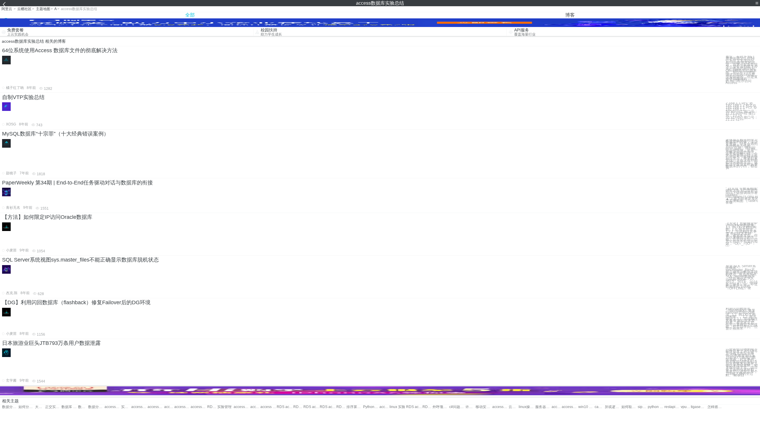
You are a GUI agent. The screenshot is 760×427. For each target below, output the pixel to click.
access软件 (500, 407)
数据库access (83, 407)
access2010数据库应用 (199, 407)
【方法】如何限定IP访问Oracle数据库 (47, 217)
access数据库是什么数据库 (384, 407)
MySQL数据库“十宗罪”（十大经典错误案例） (55, 134)
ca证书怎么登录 (600, 407)
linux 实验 (397, 407)
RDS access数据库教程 (298, 407)
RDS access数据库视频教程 (427, 407)
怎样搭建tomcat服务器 (715, 407)
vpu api (686, 407)
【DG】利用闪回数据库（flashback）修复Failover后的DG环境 (76, 302)
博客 (570, 14)
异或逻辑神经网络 (613, 407)
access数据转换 (112, 407)
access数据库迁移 (242, 407)
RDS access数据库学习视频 (414, 407)
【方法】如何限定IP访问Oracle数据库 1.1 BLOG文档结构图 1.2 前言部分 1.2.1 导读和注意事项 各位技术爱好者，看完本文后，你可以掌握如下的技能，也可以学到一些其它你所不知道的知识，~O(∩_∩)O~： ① (742, 234)
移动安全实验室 (484, 407)
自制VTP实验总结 (23, 97)
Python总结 (371, 407)
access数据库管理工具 (255, 407)
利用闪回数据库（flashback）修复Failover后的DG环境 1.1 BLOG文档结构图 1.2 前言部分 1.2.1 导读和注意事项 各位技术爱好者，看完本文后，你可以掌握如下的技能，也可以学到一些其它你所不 (742, 319)
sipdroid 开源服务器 (643, 407)
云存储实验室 (514, 407)
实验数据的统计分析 (126, 407)
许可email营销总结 (471, 407)
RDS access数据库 (212, 407)
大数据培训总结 (40, 407)
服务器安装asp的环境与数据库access (543, 407)
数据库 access (69, 407)
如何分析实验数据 (26, 407)
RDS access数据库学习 (328, 407)
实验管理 (224, 407)
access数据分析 (169, 407)
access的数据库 (139, 407)
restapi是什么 (672, 407)
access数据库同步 (156, 407)
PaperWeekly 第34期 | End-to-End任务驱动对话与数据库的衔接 (77, 183)
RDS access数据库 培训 (285, 407)
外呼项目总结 (441, 407)
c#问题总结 (457, 407)
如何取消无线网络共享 (629, 407)
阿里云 (6, 9)
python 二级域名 (656, 407)
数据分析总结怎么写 (96, 407)
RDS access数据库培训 (311, 407)
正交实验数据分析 (53, 407)
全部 (190, 14)
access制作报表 (570, 407)
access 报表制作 (557, 407)
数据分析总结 (10, 407)
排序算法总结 (354, 407)
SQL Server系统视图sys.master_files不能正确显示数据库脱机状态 (80, 260)
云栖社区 (24, 9)
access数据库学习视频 (182, 407)
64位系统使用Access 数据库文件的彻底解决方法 (60, 50)
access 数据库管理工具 (268, 407)
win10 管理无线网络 (586, 407)
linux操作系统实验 (527, 407)
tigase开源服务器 (699, 407)
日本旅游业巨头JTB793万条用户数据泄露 (51, 343)
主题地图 (43, 9)
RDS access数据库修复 (341, 407)
